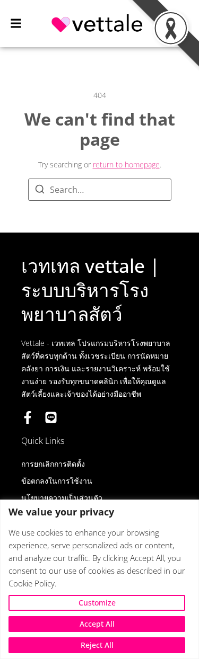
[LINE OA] (51, 417)
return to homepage (126, 164)
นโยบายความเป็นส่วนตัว (61, 498)
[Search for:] (99, 190)
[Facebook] (27, 417)
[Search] (40, 191)
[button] (16, 23)
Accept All (97, 624)
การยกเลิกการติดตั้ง (53, 464)
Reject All (97, 645)
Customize (97, 603)
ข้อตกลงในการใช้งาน (56, 481)
